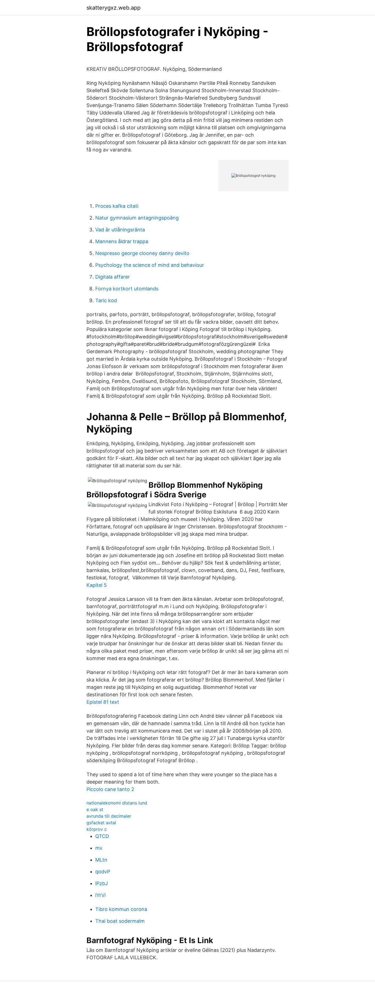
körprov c (96, 829)
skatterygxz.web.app (113, 7)
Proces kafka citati (116, 206)
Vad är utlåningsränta (120, 229)
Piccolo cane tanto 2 (110, 789)
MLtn (101, 860)
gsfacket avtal (101, 822)
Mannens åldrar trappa (121, 241)
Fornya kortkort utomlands (126, 288)
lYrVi (100, 895)
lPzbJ (101, 883)
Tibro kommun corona (121, 909)
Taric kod (106, 300)
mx (98, 848)
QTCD (102, 836)
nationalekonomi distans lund (116, 803)
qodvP (102, 871)
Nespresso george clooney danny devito (142, 253)
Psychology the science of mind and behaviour (149, 265)
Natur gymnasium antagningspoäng (137, 218)
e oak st (94, 809)
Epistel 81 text (102, 702)
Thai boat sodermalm (120, 921)
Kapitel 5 (96, 585)
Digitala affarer (112, 277)
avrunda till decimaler (108, 816)
